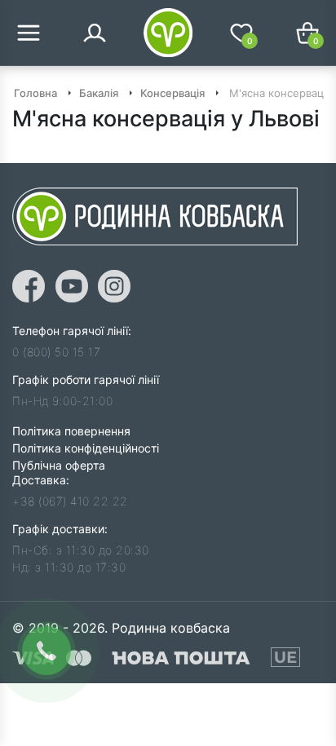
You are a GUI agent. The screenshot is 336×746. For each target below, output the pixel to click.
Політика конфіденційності (85, 448)
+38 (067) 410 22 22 (70, 501)
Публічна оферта (58, 465)
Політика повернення (71, 431)
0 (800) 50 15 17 (56, 352)
